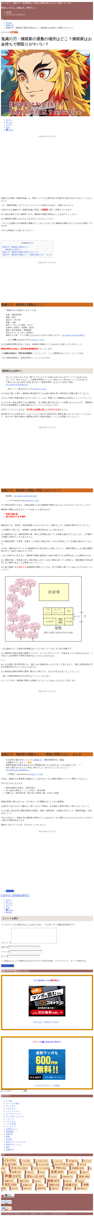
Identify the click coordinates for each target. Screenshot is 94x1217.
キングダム (11, 1106)
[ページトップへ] (2, 1191)
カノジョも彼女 (13, 1103)
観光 (8, 1147)
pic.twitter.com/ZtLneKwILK (25, 496)
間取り (26, 895)
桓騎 (68, 1181)
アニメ (27, 1165)
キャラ (43, 1165)
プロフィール (41, 1168)
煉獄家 (20, 895)
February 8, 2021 (39, 389)
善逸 (85, 1172)
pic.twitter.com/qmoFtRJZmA (17, 770)
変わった (35, 1176)
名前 (4, 947)
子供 (53, 1177)
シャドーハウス (13, 1111)
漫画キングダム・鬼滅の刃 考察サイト (18, 8)
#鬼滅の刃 (37, 760)
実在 (84, 1176)
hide (30, 243)
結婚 (71, 1184)
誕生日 (27, 1188)
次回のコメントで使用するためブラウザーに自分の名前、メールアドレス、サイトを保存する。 (46, 961)
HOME (9, 12)
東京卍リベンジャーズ (15, 1142)
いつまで (58, 1161)
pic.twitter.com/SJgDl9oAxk (17, 385)
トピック (10, 1119)
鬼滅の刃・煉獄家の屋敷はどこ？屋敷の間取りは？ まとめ (27, 255)
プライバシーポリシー (15, 14)
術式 (15, 1188)
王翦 (40, 1185)
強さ (24, 1181)
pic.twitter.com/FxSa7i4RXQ (73, 335)
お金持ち (5, 895)
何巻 (16, 1172)
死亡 (10, 1184)
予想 (60, 1168)
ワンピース (11, 1127)
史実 (57, 1171)
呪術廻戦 (10, 1132)
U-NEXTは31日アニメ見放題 (47, 1086)
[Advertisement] (47, 165)
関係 (67, 1188)
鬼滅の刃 (10, 891)
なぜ (10, 1164)
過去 (55, 1188)
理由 (54, 1184)
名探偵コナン (12, 1129)
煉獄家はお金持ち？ (13, 249)
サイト (4, 956)
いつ (25, 1161)
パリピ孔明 (11, 1124)
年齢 (9, 1181)
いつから (41, 1161)
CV (10, 1160)
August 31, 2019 (37, 340)
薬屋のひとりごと (14, 1144)
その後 (73, 1161)
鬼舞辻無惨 (82, 1188)
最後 (53, 1180)
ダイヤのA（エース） (15, 1116)
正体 (81, 1181)
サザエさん (11, 1109)
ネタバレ (19, 1168)
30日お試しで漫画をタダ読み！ (47, 1022)
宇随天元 (67, 1177)
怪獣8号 (9, 1134)
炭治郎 (27, 1185)
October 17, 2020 (36, 774)
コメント (6, 943)
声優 (12, 1176)
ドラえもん (11, 1121)
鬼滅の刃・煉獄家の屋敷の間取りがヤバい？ (20, 252)
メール (5, 952)
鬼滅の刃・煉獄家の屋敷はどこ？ (16, 247)
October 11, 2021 (32, 500)
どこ (11, 895)
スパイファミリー (14, 1114)
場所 (15, 895)
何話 (30, 1172)
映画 (8, 1137)
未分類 (9, 1139)
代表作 (77, 1168)
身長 (41, 1188)
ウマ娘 (9, 1101)
